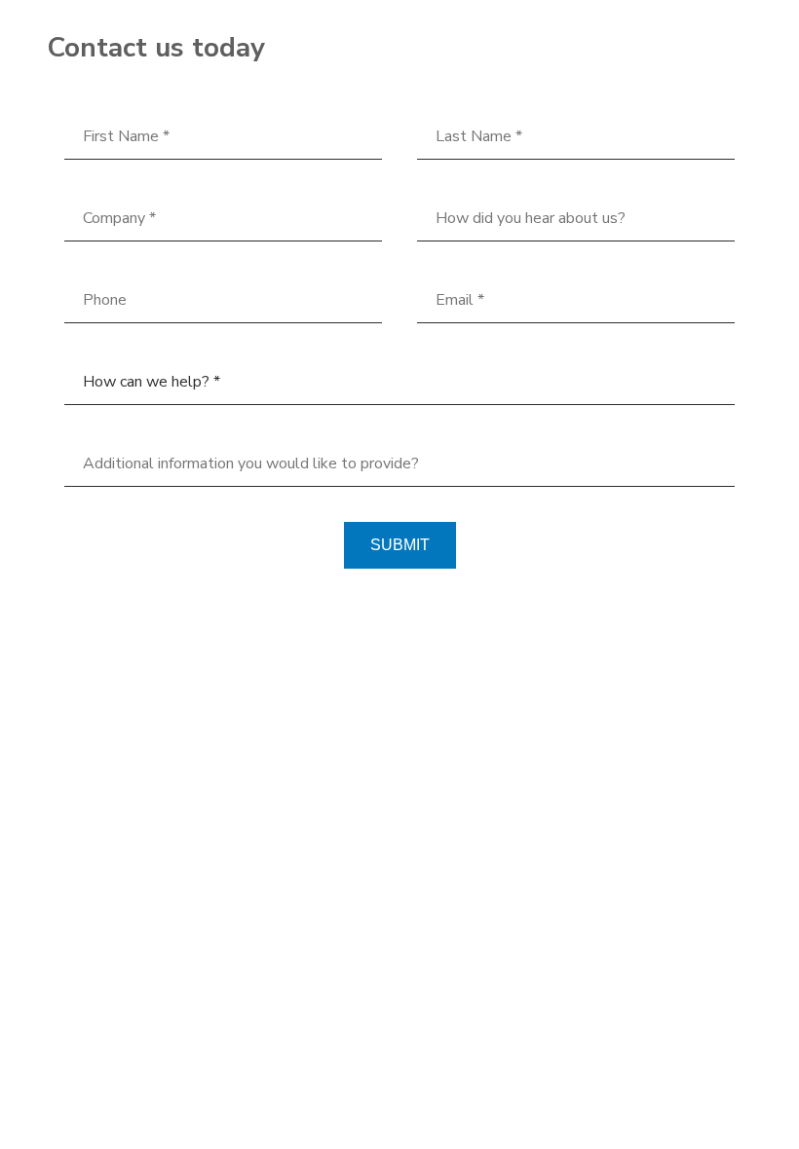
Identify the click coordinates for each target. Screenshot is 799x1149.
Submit (400, 545)
